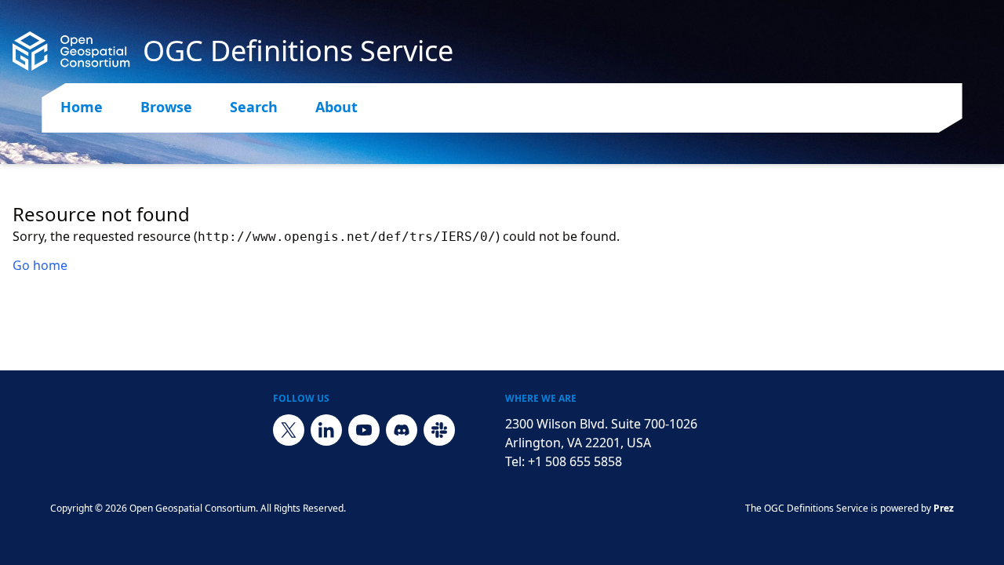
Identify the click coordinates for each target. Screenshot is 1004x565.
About (336, 106)
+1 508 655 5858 (575, 461)
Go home (40, 265)
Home (81, 106)
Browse (166, 106)
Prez (943, 508)
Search (254, 106)
